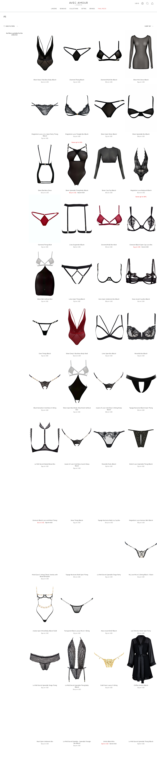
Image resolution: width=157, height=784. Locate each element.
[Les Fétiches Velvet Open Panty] (141, 605)
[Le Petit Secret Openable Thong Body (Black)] (77, 659)
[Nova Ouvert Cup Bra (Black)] (141, 273)
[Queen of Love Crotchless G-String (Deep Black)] (109, 382)
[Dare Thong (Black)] (45, 327)
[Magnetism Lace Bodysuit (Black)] (141, 164)
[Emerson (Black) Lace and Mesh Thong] (45, 494)
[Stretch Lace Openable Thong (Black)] (141, 438)
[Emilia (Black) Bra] (109, 715)
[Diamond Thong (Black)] (77, 54)
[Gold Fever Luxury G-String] (109, 659)
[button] (53, 8)
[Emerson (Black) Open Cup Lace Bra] (141, 219)
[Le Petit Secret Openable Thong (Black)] (141, 715)
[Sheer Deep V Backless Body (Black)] (45, 54)
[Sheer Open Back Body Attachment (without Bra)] (77, 382)
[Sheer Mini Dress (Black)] (141, 54)
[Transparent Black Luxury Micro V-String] (77, 605)
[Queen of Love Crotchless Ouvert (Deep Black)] (77, 438)
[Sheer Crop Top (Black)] (109, 164)
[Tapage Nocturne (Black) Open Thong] (141, 382)
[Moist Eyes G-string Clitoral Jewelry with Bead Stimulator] (45, 549)
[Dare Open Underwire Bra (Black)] (109, 273)
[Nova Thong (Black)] (77, 494)
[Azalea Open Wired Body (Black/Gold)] (45, 605)
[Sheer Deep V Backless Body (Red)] (77, 327)
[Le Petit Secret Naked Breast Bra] (45, 438)
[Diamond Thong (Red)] (45, 219)
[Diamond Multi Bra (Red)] (109, 219)
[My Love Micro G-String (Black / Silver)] (141, 549)
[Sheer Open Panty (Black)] (109, 108)
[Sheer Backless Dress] (45, 164)
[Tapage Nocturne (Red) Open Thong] (77, 549)
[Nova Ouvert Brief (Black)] (109, 605)
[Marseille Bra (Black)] (141, 327)
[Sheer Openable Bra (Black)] (141, 108)
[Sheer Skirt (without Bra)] (45, 273)
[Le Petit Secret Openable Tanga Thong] (45, 659)
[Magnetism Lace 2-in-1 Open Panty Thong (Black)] (45, 108)
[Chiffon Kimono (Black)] (141, 659)
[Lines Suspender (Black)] (77, 219)
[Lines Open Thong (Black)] (77, 273)
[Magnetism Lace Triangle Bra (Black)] (77, 108)
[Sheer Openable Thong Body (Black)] (77, 164)
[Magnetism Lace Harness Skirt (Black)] (141, 494)
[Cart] (152, 3)
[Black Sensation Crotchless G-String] (45, 382)
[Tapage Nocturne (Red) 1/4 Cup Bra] (109, 494)
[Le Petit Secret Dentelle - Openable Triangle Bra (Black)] (77, 715)
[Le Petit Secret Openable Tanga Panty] (109, 549)
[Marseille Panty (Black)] (109, 438)
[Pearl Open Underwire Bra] (45, 715)
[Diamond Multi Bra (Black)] (109, 54)
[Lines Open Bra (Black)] (109, 327)
